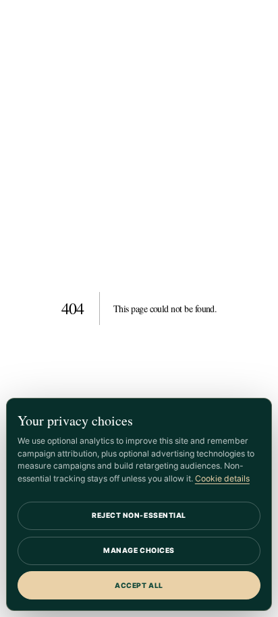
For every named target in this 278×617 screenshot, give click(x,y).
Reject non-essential (139, 515)
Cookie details (222, 478)
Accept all (139, 585)
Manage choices (138, 550)
